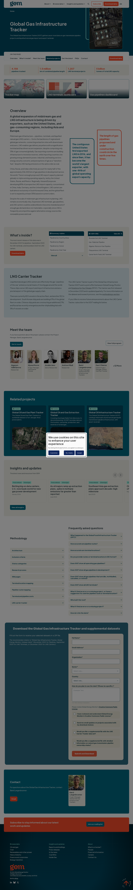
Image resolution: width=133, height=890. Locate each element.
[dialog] (66, 445)
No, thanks (69, 453)
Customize (53, 453)
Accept (79, 453)
